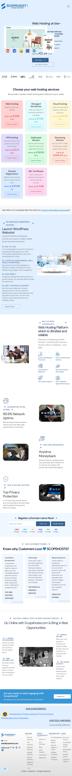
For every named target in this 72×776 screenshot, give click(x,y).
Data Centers (42, 751)
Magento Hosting (30, 763)
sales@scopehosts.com (9, 743)
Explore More (12, 124)
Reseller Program (54, 758)
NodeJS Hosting (30, 753)
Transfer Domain (58, 524)
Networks (42, 758)
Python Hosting (30, 758)
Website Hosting (30, 748)
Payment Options (66, 760)
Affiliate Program (54, 753)
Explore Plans (10, 307)
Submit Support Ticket (54, 747)
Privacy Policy (65, 755)
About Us (42, 739)
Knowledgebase (56, 737)
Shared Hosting (30, 738)
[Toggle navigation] (68, 6)
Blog (40, 747)
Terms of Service (66, 738)
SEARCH (41, 524)
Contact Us (60, 696)
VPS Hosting (30, 743)
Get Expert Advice (41, 64)
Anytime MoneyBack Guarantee (55, 210)
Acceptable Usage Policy (67, 744)
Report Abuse (53, 741)
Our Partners (42, 743)
